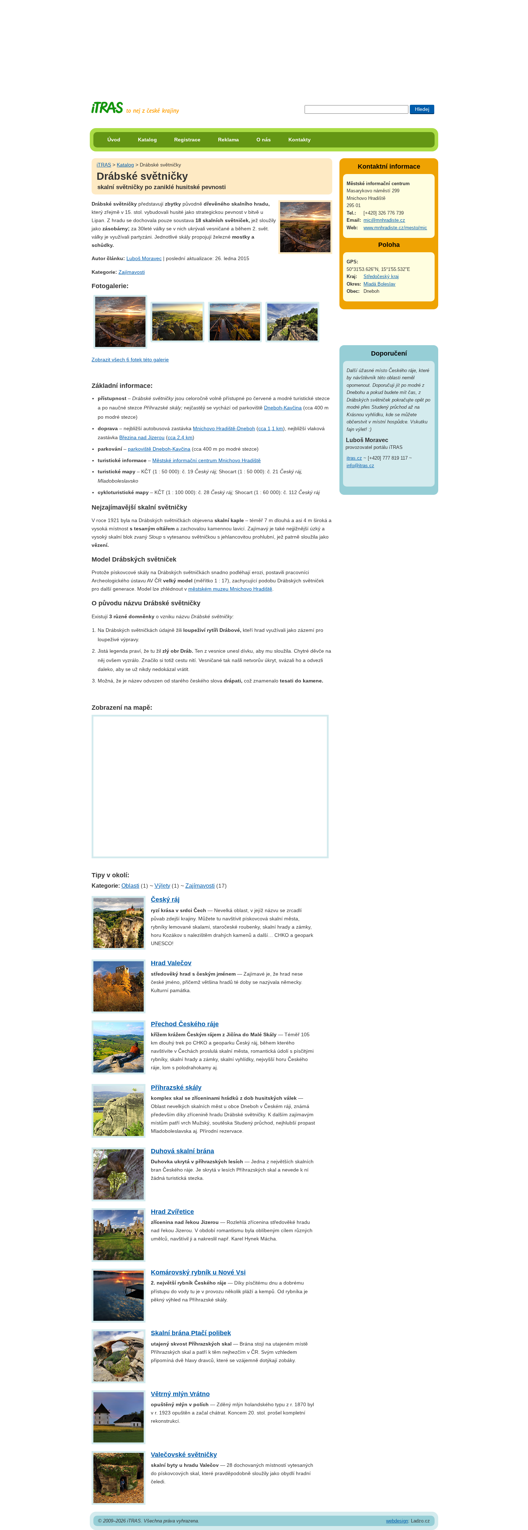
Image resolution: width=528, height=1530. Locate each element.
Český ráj (165, 899)
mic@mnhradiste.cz (384, 220)
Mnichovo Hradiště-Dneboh (224, 428)
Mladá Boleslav (379, 284)
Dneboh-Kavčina (283, 407)
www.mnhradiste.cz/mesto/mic (395, 227)
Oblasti (130, 886)
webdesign (397, 1521)
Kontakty (299, 139)
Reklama (228, 139)
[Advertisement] (264, 45)
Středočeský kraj (381, 276)
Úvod (113, 139)
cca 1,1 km (270, 428)
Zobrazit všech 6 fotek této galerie (130, 359)
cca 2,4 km (180, 437)
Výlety (162, 886)
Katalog (147, 139)
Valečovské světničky (184, 1454)
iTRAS (104, 165)
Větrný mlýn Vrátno (180, 1394)
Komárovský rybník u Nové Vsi (198, 1272)
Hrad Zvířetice (172, 1211)
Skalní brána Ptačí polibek (191, 1333)
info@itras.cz (360, 465)
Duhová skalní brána (182, 1151)
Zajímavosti (132, 272)
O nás (263, 139)
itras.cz (354, 458)
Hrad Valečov (171, 963)
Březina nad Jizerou (142, 437)
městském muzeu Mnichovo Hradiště (230, 589)
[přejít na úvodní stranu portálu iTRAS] (135, 108)
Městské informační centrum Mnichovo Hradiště (206, 460)
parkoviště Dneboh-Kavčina (159, 449)
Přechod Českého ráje (185, 1024)
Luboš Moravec (144, 258)
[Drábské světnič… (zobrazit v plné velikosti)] (120, 321)
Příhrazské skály (176, 1087)
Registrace (187, 139)
